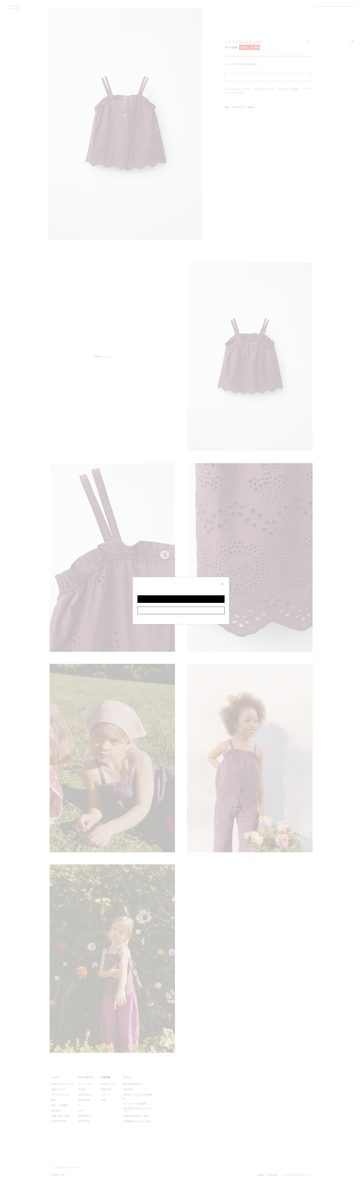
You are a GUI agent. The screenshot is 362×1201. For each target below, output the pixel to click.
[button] (181, 599)
